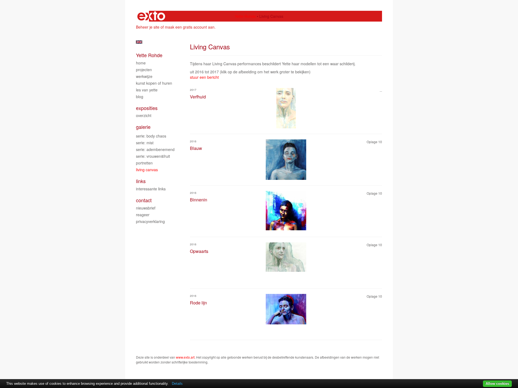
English (139, 42)
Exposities (147, 108)
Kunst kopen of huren (154, 83)
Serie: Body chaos (151, 136)
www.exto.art (185, 357)
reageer (142, 214)
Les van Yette (147, 89)
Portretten (144, 163)
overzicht (143, 115)
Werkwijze (144, 76)
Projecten (144, 69)
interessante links (151, 188)
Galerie (143, 126)
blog (139, 96)
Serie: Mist (145, 142)
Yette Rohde (245, 16)
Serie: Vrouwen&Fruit (153, 156)
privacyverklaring (150, 221)
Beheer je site (147, 27)
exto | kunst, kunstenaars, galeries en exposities (151, 16)
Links (141, 181)
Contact (144, 200)
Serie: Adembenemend (155, 149)
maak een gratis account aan (189, 27)
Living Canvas (147, 169)
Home (141, 63)
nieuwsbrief (145, 208)
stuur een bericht (204, 77)
